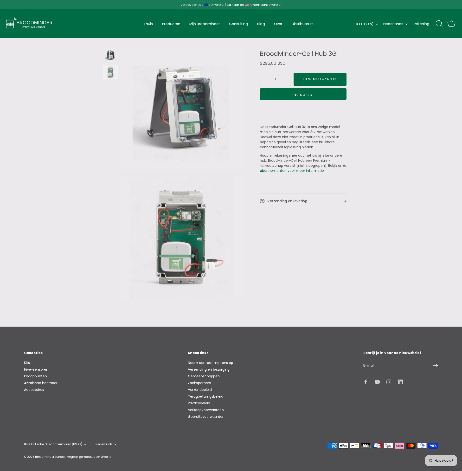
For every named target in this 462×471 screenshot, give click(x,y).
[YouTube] (377, 381)
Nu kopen (303, 94)
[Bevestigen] (435, 365)
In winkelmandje (319, 79)
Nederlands (393, 24)
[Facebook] (365, 381)
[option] (110, 55)
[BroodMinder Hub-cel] (110, 72)
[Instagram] (388, 381)
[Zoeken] (439, 24)
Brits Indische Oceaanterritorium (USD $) (53, 444)
